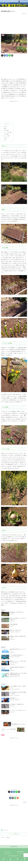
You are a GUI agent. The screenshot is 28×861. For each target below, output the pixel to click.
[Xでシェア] (2, 55)
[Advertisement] (14, 23)
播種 (5, 128)
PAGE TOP (14, 846)
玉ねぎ (5, 137)
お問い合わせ (7, 853)
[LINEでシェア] (9, 55)
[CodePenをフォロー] (13, 798)
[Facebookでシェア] (5, 55)
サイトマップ (21, 853)
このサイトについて (7, 851)
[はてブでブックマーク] (7, 55)
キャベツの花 (7, 135)
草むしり (6, 126)
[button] (12, 55)
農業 (3, 734)
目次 (5, 124)
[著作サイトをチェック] (10, 798)
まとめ (5, 139)
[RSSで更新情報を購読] (18, 798)
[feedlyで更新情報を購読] (15, 798)
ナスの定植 (6, 134)
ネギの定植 (6, 130)
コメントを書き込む (14, 834)
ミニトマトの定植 (7, 132)
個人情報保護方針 (20, 851)
